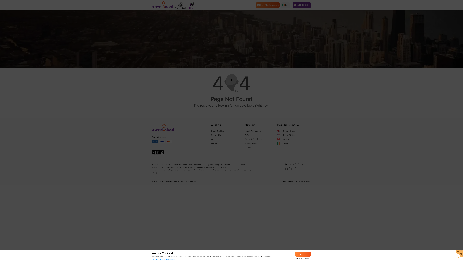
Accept (303, 254)
